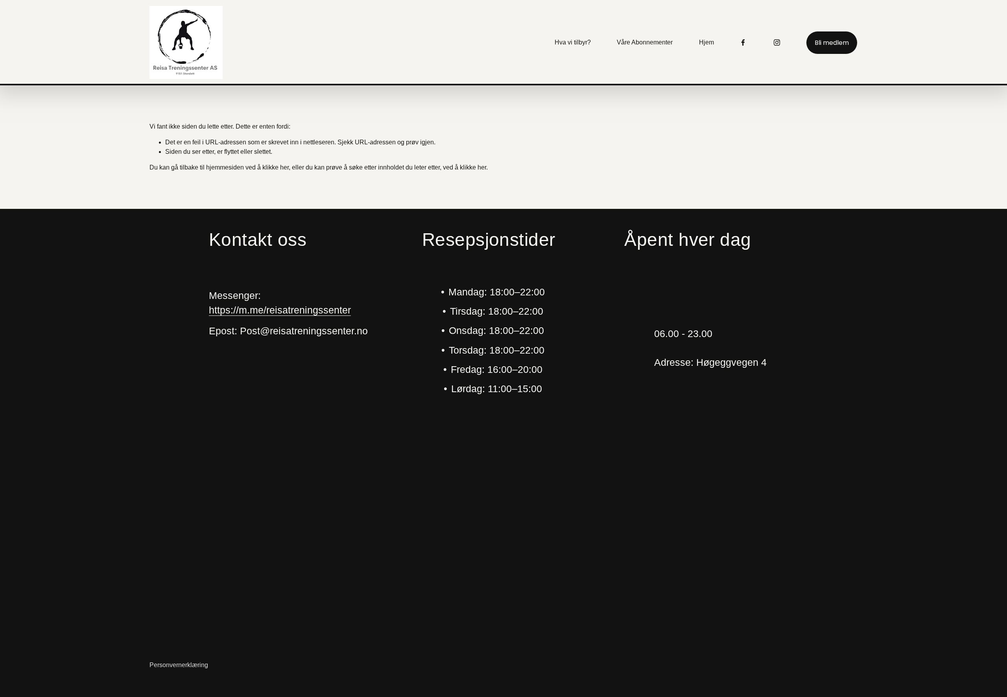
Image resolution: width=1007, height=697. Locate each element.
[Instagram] (777, 42)
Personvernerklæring (178, 665)
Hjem (706, 42)
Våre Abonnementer (645, 42)
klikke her (275, 167)
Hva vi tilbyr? (573, 42)
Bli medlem (832, 42)
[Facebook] (743, 42)
